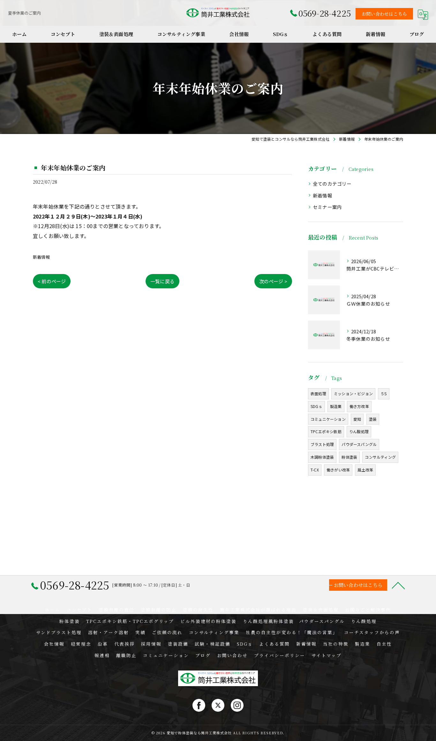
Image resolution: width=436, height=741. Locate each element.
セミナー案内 (327, 207)
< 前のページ (52, 281)
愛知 (357, 419)
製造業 (336, 406)
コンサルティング (380, 457)
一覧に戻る (162, 281)
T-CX (315, 469)
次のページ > (273, 281)
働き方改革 (359, 406)
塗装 (373, 419)
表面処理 (318, 393)
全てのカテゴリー (332, 183)
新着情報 (41, 257)
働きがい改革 (338, 469)
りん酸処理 (359, 431)
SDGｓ (316, 406)
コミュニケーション (328, 419)
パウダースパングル (359, 444)
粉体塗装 (349, 457)
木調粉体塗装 (322, 457)
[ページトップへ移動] (398, 585)
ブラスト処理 (322, 444)
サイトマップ (327, 655)
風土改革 (365, 469)
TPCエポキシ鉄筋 (326, 431)
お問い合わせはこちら (384, 14)
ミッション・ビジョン (353, 393)
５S (383, 393)
